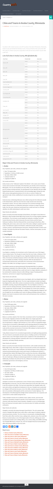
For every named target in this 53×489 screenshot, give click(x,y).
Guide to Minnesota (7, 17)
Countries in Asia (16, 10)
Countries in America (37, 10)
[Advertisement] (25, 37)
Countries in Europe (26, 10)
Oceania (46, 10)
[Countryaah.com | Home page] (10, 4)
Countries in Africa (6, 10)
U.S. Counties (18, 13)
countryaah (6, 26)
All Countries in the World (8, 13)
